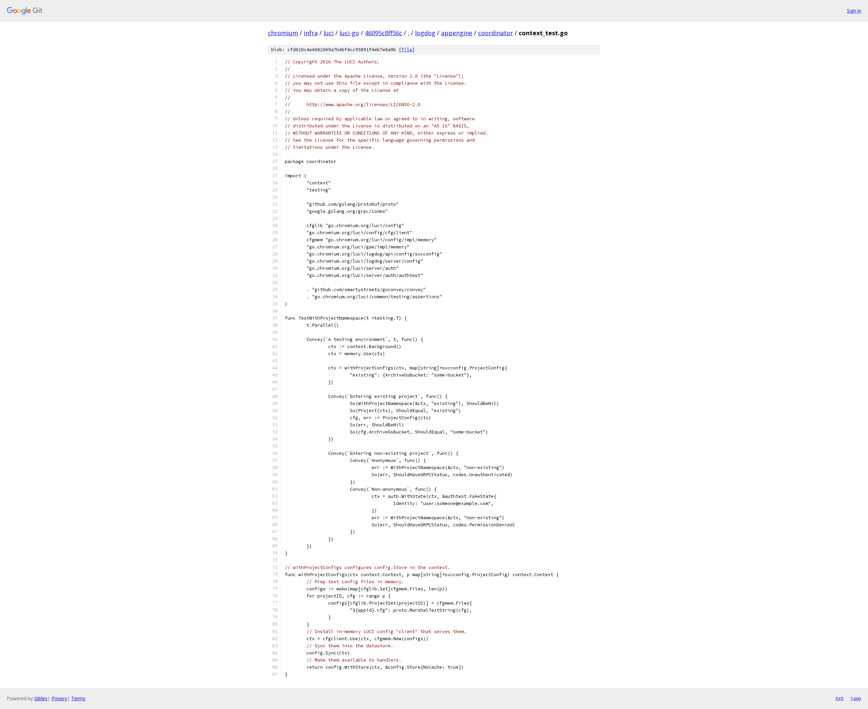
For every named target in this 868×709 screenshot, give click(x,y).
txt (839, 698)
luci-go (349, 33)
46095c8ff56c (383, 33)
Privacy (59, 698)
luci (328, 33)
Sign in (854, 10)
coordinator (495, 33)
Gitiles (40, 698)
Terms (78, 698)
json (855, 698)
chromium (283, 33)
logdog (425, 33)
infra (311, 33)
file (406, 50)
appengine (456, 33)
